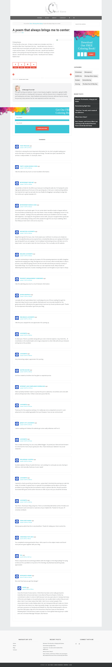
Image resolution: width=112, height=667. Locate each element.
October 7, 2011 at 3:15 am (25, 147)
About (14, 645)
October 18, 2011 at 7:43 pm (26, 461)
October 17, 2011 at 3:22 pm (26, 206)
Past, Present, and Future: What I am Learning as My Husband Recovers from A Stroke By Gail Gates (86, 123)
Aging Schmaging (56, 8)
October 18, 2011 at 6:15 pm (26, 441)
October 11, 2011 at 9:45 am (26, 168)
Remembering (87, 80)
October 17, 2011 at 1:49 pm (26, 184)
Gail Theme (50, 664)
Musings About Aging (23, 79)
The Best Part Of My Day (90, 84)
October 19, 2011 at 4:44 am (26, 479)
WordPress (66, 664)
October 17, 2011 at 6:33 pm (26, 280)
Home (14, 643)
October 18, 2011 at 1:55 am (26, 319)
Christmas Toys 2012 (26, 537)
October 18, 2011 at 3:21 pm (26, 406)
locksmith (23, 333)
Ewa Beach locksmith (27, 317)
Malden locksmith (26, 254)
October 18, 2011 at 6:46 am (26, 355)
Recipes (77, 80)
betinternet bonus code (28, 205)
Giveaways (78, 72)
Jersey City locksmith (27, 423)
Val (21, 555)
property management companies (31, 278)
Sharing (77, 84)
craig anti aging (25, 520)
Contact (15, 650)
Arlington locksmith (27, 231)
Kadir (24, 587)
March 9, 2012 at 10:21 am (25, 557)
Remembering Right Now (82, 106)
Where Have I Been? (81, 117)
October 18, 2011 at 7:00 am (26, 371)
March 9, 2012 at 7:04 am (25, 538)
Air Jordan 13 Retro (26, 459)
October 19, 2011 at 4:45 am (26, 502)
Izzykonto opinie (25, 575)
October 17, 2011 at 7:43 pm (26, 296)
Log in (70, 664)
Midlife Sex (78, 76)
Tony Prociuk (24, 146)
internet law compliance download (32, 386)
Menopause (88, 72)
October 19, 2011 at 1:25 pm (26, 522)
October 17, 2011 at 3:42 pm (26, 233)
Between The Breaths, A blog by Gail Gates (53, 643)
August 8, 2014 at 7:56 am (28, 589)
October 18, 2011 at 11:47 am (26, 388)
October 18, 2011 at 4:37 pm (26, 424)
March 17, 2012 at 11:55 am (26, 577)
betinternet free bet (27, 182)
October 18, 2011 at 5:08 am (26, 335)
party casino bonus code (28, 166)
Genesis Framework (58, 664)
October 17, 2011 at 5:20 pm (26, 255)
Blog (14, 647)
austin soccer (24, 370)
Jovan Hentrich (25, 294)
